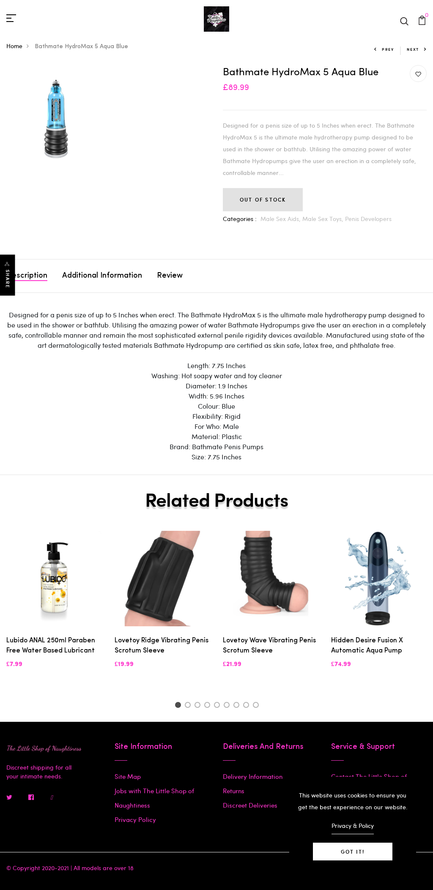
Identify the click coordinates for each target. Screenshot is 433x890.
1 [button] (179, 706)
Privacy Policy (135, 819)
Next (413, 49)
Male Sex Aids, (281, 219)
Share (7, 278)
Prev (388, 49)
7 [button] (237, 706)
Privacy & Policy (353, 826)
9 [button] (257, 706)
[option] (54, 606)
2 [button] (189, 706)
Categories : (240, 219)
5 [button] (218, 706)
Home (14, 46)
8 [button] (247, 706)
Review (170, 276)
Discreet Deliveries (250, 805)
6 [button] (228, 706)
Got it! (352, 851)
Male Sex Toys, (323, 219)
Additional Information (102, 276)
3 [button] (198, 706)
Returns (233, 790)
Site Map (128, 776)
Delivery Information (252, 776)
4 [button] (208, 706)
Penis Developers (368, 219)
